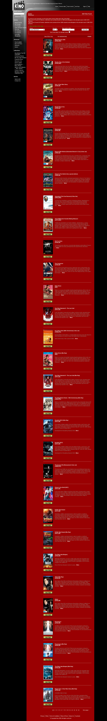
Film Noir (17, 29)
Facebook (77, 716)
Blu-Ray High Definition (20, 57)
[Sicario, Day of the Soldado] (48, 74)
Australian (17, 34)
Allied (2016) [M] (57, 600)
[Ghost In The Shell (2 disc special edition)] (48, 186)
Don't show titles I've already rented (59, 32)
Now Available (18, 42)
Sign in (85, 6)
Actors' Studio (18, 62)
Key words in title (66, 28)
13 (74, 710)
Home (56, 6)
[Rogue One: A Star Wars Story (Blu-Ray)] (48, 701)
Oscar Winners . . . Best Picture (19, 65)
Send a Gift (17, 79)
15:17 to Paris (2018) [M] (58, 242)
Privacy (42, 716)
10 (67, 710)
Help (89, 6)
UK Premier (18, 24)
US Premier (18, 26)
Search (22, 15)
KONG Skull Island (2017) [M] (60, 510)
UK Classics (18, 31)
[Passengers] (48, 634)
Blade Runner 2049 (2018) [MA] (60, 40)
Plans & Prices (64, 716)
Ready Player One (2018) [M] (60, 107)
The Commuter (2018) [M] (59, 264)
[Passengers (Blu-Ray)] (48, 656)
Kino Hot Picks (18, 43)
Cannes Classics (19, 70)
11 (70, 710)
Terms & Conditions (54, 716)
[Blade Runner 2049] (48, 52)
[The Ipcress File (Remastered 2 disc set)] (48, 477)
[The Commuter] (48, 276)
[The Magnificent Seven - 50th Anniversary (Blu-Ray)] (48, 410)
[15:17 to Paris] (48, 254)
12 (72, 710)
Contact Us (17, 80)
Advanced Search (19, 16)
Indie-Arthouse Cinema (20, 27)
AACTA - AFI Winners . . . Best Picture (20, 68)
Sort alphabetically (62, 36)
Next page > (86, 710)
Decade (55, 28)
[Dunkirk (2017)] (48, 455)
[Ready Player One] (48, 119)
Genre (31, 28)
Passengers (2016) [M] (58, 622)
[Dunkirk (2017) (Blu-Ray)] (48, 433)
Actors (16, 47)
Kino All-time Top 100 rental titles (20, 53)
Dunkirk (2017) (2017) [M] (59, 443)
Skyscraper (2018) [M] (58, 130)
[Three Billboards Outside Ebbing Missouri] (48, 231)
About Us (71, 716)
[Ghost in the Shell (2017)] (48, 500)
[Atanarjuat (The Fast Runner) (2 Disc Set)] (48, 209)
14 (76, 710)
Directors (17, 45)
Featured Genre (19, 59)
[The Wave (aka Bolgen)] (48, 567)
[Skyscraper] (48, 142)
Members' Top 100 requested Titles (19, 72)
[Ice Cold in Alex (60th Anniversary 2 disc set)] (48, 343)
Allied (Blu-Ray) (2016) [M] (59, 577)
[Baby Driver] (48, 298)
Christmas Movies (19, 56)
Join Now (77, 6)
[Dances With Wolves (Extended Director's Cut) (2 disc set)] (48, 164)
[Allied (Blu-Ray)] (48, 589)
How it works (70, 6)
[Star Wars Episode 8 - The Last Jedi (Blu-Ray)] (48, 388)
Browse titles (62, 6)
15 (78, 710)
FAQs (46, 716)
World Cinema (18, 22)
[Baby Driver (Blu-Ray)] (48, 365)
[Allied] (48, 612)
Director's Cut (18, 61)
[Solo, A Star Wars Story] (48, 97)
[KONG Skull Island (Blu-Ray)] (48, 545)
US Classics (18, 32)
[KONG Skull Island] (48, 522)
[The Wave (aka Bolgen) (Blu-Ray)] (48, 679)
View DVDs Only (48, 36)
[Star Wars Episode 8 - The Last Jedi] (48, 321)
